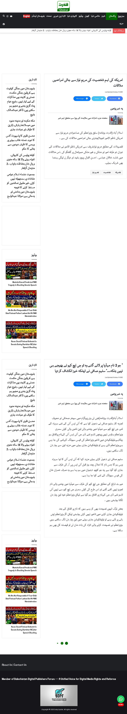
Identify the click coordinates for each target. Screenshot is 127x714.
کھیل (87, 16)
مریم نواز (94, 172)
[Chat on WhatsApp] (121, 699)
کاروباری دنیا (72, 16)
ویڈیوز (81, 16)
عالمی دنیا (95, 16)
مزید (121, 23)
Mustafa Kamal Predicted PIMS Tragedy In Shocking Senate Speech (22, 284)
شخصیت (106, 172)
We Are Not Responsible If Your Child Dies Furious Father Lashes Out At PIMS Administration (21, 313)
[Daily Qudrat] (63, 6)
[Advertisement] (63, 52)
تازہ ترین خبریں (59, 16)
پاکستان (112, 16)
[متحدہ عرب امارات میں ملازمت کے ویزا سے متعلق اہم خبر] (116, 120)
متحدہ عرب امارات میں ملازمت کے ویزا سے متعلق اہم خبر (82, 118)
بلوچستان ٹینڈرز (38, 16)
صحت (49, 16)
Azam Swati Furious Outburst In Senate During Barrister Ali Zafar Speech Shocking (24, 344)
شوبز (103, 16)
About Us (7, 665)
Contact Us (20, 665)
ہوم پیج (121, 16)
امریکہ (117, 172)
